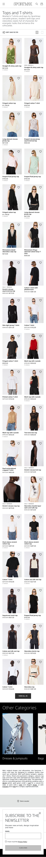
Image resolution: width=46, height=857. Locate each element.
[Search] (37, 4)
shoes (35, 785)
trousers (5, 786)
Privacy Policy (22, 842)
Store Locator (24, 801)
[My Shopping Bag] (41, 4)
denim (4, 783)
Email (7, 831)
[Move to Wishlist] (18, 41)
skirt (20, 785)
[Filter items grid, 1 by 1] (42, 32)
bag (14, 786)
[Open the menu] (3, 4)
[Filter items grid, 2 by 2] (37, 32)
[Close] (40, 813)
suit (29, 783)
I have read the (17, 842)
